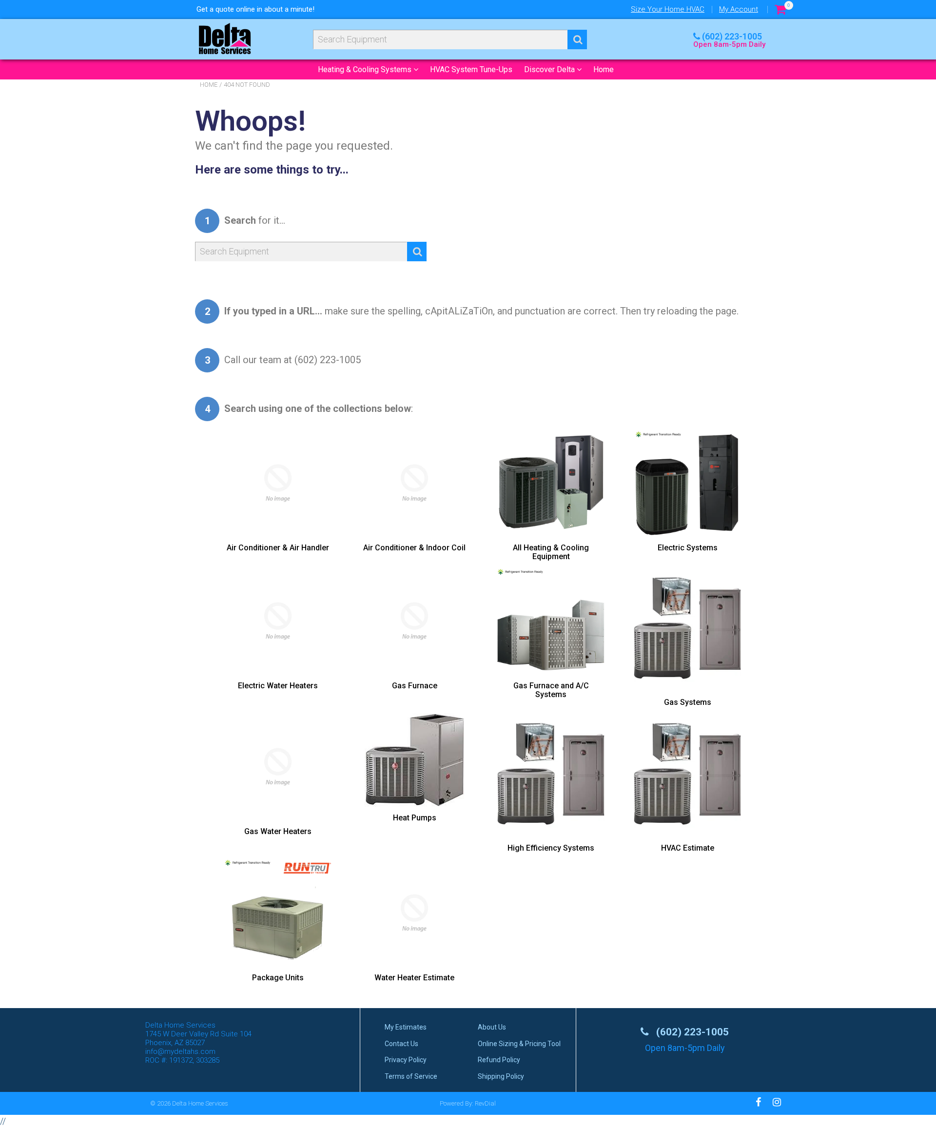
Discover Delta (550, 69)
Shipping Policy (501, 1076)
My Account (738, 9)
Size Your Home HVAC (667, 9)
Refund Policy (499, 1060)
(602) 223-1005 (732, 36)
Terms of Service (411, 1076)
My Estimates (406, 1027)
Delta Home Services (200, 1103)
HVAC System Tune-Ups (471, 69)
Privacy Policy (406, 1060)
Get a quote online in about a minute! (255, 9)
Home (603, 69)
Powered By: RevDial (468, 1103)
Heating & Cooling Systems (365, 69)
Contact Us (401, 1044)
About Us (492, 1027)
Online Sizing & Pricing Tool (519, 1044)
